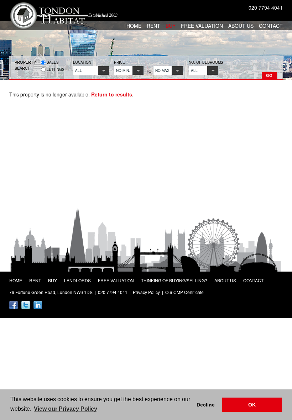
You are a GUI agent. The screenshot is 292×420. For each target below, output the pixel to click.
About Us (241, 25)
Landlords (77, 280)
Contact (271, 25)
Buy (171, 25)
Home (15, 280)
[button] (91, 70)
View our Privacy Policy (65, 409)
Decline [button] (206, 405)
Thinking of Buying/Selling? (174, 280)
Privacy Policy (146, 292)
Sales (52, 62)
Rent (153, 25)
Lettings (55, 69)
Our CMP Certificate (184, 292)
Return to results (111, 94)
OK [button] (252, 405)
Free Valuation (202, 25)
